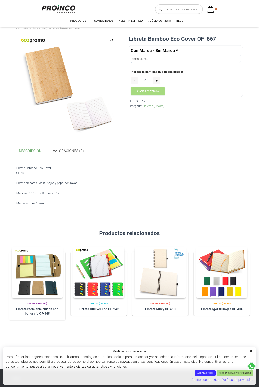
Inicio (18, 28)
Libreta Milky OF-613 (160, 309)
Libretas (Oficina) (39, 28)
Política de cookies (205, 380)
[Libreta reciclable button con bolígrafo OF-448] (37, 272)
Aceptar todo (205, 373)
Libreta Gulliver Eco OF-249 (99, 309)
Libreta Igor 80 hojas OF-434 (221, 309)
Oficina (26, 28)
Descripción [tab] (30, 151)
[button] (251, 351)
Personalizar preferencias (235, 373)
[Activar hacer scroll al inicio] (252, 380)
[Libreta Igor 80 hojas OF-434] (221, 272)
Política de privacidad (237, 380)
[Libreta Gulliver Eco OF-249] (98, 272)
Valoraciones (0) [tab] (68, 151)
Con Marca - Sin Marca (154, 50)
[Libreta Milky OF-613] (160, 272)
